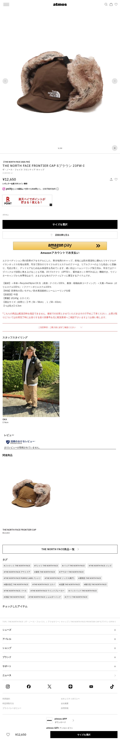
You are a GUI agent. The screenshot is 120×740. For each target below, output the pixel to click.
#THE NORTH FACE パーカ (15, 590)
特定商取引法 (8, 703)
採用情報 (64, 708)
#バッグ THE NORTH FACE (73, 565)
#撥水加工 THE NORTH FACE (16, 584)
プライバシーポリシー (11, 708)
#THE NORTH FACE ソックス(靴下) (59, 578)
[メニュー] (6, 4)
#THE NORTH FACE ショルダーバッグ (45, 597)
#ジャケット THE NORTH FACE (17, 565)
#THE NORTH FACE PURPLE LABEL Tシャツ (22, 578)
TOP (4, 621)
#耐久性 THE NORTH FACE (95, 584)
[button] (5, 81)
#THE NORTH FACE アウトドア (17, 572)
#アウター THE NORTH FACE (71, 572)
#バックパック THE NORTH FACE (82, 590)
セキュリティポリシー (70, 699)
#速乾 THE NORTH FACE (44, 572)
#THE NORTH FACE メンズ (100, 565)
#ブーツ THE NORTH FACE (76, 597)
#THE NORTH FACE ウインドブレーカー (47, 590)
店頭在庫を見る (62, 235)
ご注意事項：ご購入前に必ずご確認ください (57, 327)
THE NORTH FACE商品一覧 (58, 549)
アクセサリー (53, 621)
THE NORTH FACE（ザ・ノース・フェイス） (27, 621)
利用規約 (6, 699)
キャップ (64, 621)
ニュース (6, 675)
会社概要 (64, 703)
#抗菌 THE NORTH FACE (69, 584)
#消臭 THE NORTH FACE (14, 597)
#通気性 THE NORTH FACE (89, 578)
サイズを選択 (60, 224)
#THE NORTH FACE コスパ (43, 584)
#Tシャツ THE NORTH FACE (46, 565)
